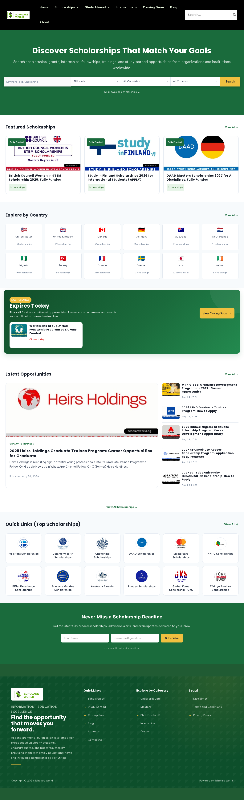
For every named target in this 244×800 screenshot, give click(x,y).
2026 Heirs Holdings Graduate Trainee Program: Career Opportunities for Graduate (81, 453)
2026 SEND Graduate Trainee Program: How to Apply (204, 409)
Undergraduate (150, 698)
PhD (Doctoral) (150, 715)
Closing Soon (96, 715)
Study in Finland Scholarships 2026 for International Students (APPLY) (120, 177)
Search (230, 81)
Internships (147, 723)
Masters (145, 707)
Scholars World (223, 780)
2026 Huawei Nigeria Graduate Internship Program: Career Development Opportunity (205, 430)
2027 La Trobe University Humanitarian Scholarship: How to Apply (208, 476)
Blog (91, 723)
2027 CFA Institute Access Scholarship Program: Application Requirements (208, 453)
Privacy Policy (202, 715)
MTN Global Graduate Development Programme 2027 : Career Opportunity (209, 388)
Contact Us (95, 739)
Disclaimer (200, 698)
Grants (145, 731)
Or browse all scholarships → (122, 92)
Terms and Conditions (207, 707)
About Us (94, 731)
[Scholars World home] (27, 694)
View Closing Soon (217, 313)
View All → (232, 127)
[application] (77, 7)
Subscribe (172, 638)
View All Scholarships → (122, 507)
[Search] (234, 15)
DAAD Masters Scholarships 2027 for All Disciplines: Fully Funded (200, 177)
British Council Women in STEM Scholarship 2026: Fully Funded (35, 177)
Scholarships (96, 698)
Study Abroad (97, 707)
